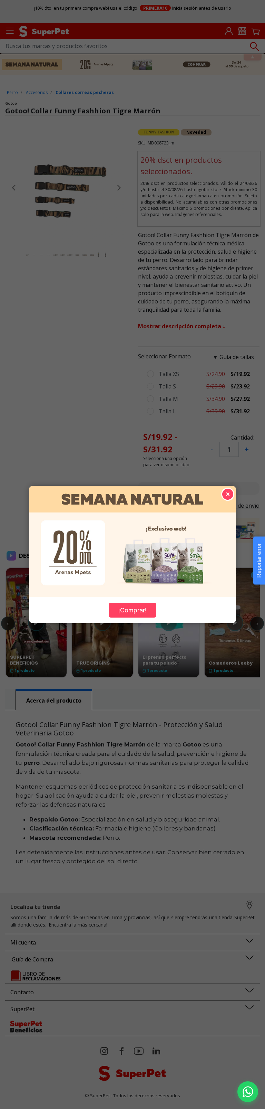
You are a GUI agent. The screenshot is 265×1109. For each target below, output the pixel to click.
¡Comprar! (132, 610)
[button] (247, 1091)
